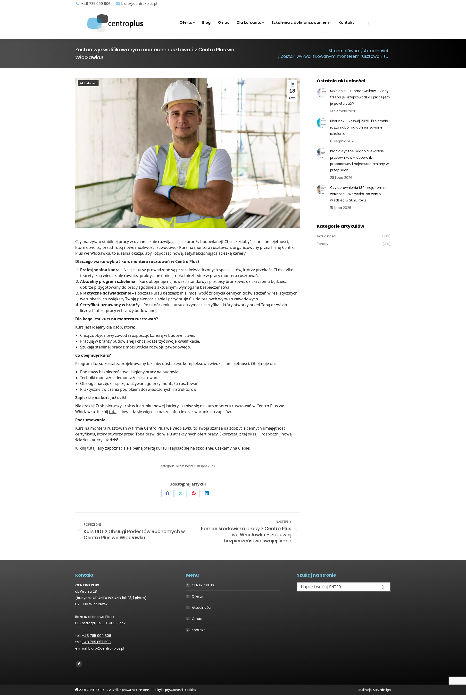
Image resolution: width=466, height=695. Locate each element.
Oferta (197, 596)
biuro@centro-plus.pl (139, 3)
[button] (382, 587)
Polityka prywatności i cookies (174, 689)
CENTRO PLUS (203, 585)
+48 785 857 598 (96, 642)
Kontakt (198, 629)
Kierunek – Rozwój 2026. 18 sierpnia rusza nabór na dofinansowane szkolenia (359, 127)
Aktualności (88, 83)
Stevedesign (382, 689)
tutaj (113, 411)
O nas (197, 618)
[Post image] (321, 92)
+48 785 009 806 (95, 3)
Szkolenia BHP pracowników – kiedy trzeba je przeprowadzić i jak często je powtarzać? (360, 97)
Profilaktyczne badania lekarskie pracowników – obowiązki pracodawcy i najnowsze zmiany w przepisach (359, 161)
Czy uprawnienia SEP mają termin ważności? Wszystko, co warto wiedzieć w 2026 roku (358, 194)
